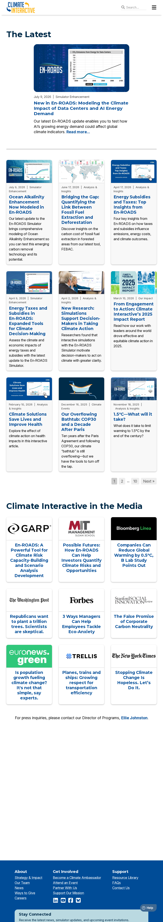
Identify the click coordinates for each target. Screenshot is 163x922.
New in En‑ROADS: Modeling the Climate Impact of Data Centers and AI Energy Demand (81, 108)
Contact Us (121, 888)
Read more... (78, 132)
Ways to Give (25, 893)
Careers (21, 898)
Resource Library (125, 877)
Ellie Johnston (134, 718)
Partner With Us (65, 888)
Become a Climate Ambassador (77, 877)
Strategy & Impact (28, 877)
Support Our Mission (68, 893)
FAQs (116, 883)
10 (135, 481)
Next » (149, 481)
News (19, 888)
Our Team (22, 883)
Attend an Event (65, 883)
